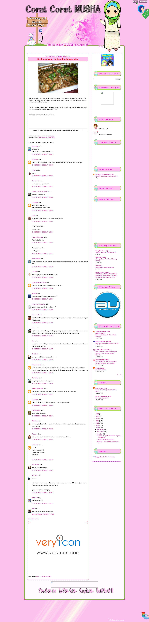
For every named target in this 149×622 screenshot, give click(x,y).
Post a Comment (33, 519)
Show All (119, 375)
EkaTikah (35, 354)
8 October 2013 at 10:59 (42, 299)
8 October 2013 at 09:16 (42, 176)
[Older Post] (87, 523)
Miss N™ (35, 497)
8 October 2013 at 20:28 (42, 416)
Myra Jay (35, 146)
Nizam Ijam (35, 181)
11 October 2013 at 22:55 (43, 514)
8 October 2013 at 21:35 (42, 429)
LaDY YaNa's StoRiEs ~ (103, 350)
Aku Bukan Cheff (101, 388)
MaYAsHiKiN (36, 258)
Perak (53, 137)
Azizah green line (37, 388)
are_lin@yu (35, 464)
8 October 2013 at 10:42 (42, 253)
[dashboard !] (143, 2)
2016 (97, 421)
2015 (97, 423)
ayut (33, 508)
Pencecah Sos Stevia (101, 398)
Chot (33, 215)
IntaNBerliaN (36, 410)
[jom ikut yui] (135, 2)
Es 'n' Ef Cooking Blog (103, 396)
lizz (33, 341)
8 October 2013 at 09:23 (42, 186)
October (100, 434)
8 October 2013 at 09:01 (42, 154)
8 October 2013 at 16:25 (42, 405)
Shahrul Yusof (36, 365)
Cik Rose (35, 421)
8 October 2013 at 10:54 (42, 288)
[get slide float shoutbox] (137, 4)
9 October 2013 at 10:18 (42, 459)
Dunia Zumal (99, 368)
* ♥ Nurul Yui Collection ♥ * (104, 174)
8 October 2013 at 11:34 (42, 336)
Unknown (35, 159)
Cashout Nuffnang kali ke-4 (105, 439)
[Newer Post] (29, 523)
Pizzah (34, 434)
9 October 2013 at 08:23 (42, 440)
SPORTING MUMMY (102, 360)
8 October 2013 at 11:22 (42, 323)
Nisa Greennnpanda (38, 304)
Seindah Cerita (100, 257)
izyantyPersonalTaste (39, 282)
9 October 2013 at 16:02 (42, 470)
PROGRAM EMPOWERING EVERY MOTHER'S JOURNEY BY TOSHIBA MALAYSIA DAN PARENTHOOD (106, 275)
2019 (97, 414)
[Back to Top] (145, 615)
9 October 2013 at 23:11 (42, 503)
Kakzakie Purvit (37, 315)
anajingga (98, 265)
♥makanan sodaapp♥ (45, 137)
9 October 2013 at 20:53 (42, 492)
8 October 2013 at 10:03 (42, 221)
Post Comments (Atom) (43, 576)
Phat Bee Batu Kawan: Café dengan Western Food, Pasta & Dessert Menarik (106, 353)
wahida (34, 293)
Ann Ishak (35, 378)
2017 (97, 418)
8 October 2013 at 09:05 (42, 165)
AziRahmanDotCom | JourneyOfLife (102, 332)
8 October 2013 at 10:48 (42, 277)
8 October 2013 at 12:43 (42, 373)
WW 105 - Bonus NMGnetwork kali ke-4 (108, 442)
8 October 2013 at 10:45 (42, 266)
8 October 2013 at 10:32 (42, 243)
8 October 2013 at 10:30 (42, 232)
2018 (97, 416)
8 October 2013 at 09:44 (42, 197)
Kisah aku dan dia (100, 370)
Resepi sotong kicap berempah (104, 267)
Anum (34, 170)
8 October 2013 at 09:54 (42, 210)
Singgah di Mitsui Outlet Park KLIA (105, 252)
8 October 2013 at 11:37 (42, 349)
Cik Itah (34, 271)
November (100, 431)
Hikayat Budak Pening (103, 341)
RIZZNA (34, 475)
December (100, 429)
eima (33, 328)
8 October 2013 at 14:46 (42, 383)
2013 (97, 427)
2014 (97, 425)
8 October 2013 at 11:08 (42, 310)
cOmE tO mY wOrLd (102, 272)
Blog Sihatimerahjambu (103, 251)
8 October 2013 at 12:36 (42, 360)
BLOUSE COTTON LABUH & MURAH (106, 176)
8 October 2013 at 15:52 (42, 394)
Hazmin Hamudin (37, 237)
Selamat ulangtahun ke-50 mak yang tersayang (109, 436)
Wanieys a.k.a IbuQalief (39, 191)
